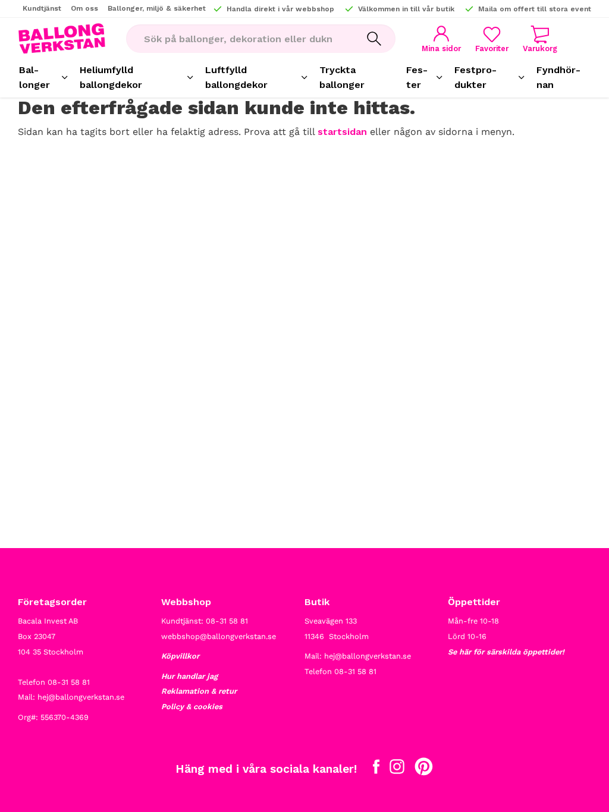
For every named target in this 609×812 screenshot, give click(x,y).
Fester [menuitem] (417, 77)
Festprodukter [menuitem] (475, 77)
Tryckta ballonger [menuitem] (342, 77)
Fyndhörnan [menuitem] (558, 77)
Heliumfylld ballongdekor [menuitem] (111, 77)
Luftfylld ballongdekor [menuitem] (236, 77)
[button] (492, 39)
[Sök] (374, 38)
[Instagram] (397, 769)
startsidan (342, 131)
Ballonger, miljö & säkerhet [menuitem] (157, 8)
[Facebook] (376, 769)
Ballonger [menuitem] (34, 77)
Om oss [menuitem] (84, 8)
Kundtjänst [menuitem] (42, 8)
